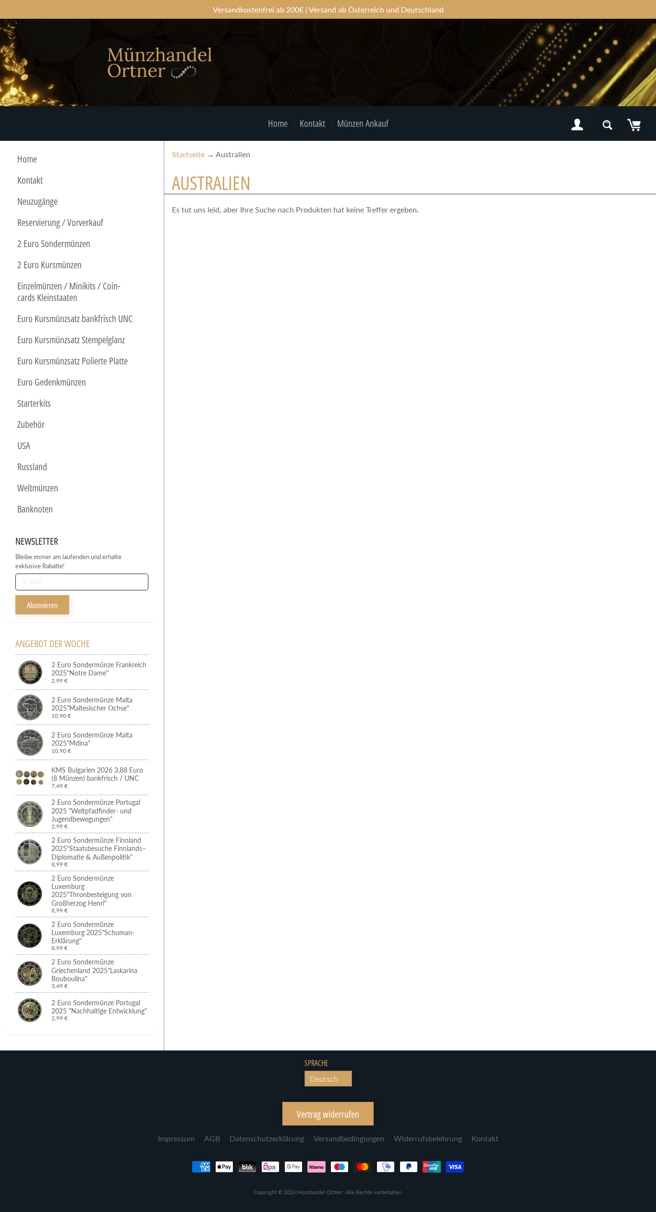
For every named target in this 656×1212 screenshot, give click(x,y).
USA (23, 445)
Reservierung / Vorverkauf (60, 222)
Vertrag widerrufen (328, 1114)
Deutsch (324, 1078)
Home (278, 123)
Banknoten (35, 508)
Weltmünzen (37, 487)
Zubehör (31, 424)
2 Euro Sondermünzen (53, 243)
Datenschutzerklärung (267, 1138)
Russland (32, 466)
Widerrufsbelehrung (428, 1138)
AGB (212, 1138)
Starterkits (34, 403)
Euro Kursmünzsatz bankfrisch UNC (75, 318)
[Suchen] (607, 125)
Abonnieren (42, 605)
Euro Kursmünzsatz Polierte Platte (72, 360)
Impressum (176, 1138)
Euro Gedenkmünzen (51, 381)
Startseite (188, 154)
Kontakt (312, 123)
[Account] (577, 125)
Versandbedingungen (349, 1138)
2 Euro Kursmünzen (49, 264)
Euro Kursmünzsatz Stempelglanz (71, 339)
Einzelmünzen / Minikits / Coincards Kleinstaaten (68, 291)
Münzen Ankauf (363, 123)
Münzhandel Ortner (319, 1192)
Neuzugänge (37, 201)
